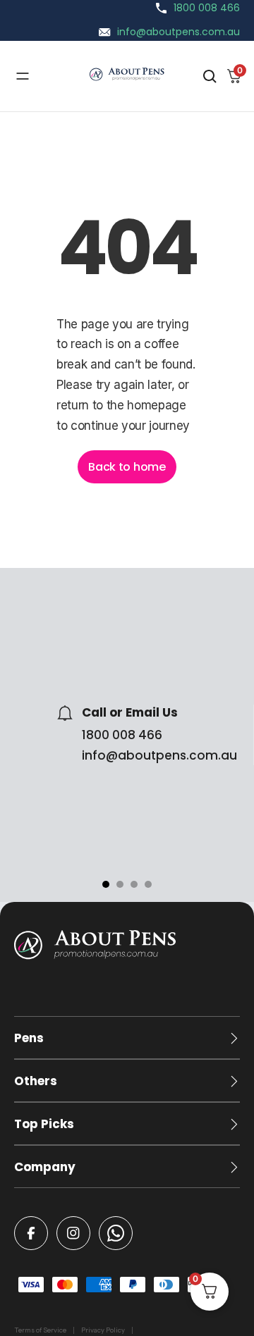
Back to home (126, 467)
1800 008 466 (207, 8)
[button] (127, 1038)
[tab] (105, 884)
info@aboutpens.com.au (178, 32)
